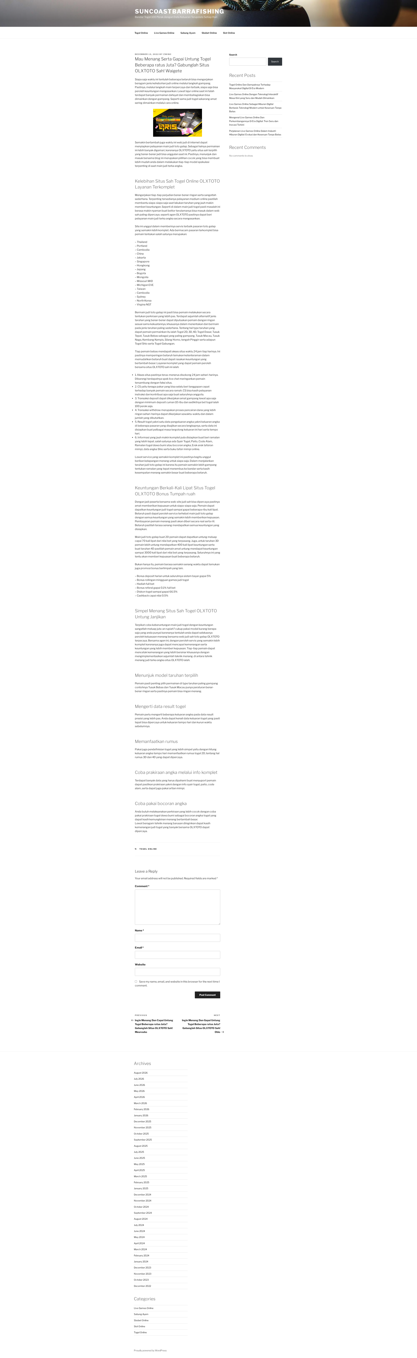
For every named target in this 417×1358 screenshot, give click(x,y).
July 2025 (139, 1151)
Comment (142, 886)
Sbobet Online (209, 32)
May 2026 (139, 1091)
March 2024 (140, 1249)
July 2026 (139, 1078)
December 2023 (142, 1267)
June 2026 (139, 1085)
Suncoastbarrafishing (179, 11)
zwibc (167, 54)
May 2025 (139, 1164)
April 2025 (139, 1170)
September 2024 (143, 1212)
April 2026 (139, 1097)
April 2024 (139, 1243)
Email (139, 947)
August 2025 (141, 1145)
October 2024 (141, 1206)
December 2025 (142, 1121)
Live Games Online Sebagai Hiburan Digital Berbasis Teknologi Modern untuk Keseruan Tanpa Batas (255, 108)
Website (140, 964)
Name (139, 930)
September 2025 (143, 1139)
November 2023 (142, 1273)
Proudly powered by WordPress (150, 1350)
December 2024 (142, 1194)
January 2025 (141, 1188)
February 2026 (141, 1109)
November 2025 (142, 1127)
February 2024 (141, 1255)
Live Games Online (164, 32)
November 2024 (142, 1200)
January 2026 (141, 1115)
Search (233, 54)
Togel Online (141, 32)
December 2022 (142, 1286)
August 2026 (141, 1072)
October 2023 (141, 1279)
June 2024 (139, 1231)
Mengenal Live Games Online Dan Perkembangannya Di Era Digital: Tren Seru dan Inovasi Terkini (253, 121)
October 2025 (141, 1133)
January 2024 (141, 1261)
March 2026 (140, 1103)
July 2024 (139, 1225)
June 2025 (139, 1158)
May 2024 (139, 1237)
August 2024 (141, 1218)
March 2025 (140, 1176)
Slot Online (229, 32)
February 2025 (141, 1182)
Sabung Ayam (187, 32)
